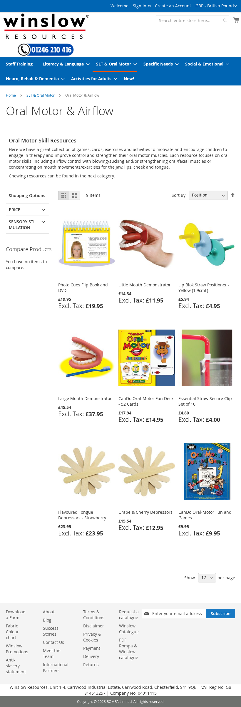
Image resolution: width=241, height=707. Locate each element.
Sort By (178, 195)
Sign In (139, 6)
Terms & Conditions (93, 614)
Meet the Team (52, 653)
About (49, 611)
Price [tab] (14, 209)
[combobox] (192, 20)
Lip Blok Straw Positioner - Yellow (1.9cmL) (204, 287)
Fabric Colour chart (12, 631)
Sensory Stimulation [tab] (21, 224)
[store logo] (45, 26)
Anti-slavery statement (16, 665)
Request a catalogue (129, 614)
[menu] (120, 71)
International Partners (55, 667)
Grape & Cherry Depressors (145, 512)
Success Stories (50, 631)
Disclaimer (93, 626)
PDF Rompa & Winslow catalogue (128, 648)
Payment (91, 648)
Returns (91, 664)
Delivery (91, 656)
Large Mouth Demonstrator (85, 398)
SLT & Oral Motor (40, 95)
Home (11, 95)
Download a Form (16, 614)
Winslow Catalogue (129, 628)
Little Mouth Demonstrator (144, 285)
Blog (47, 620)
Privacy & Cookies (92, 637)
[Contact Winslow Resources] (45, 53)
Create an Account (173, 6)
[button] (216, 6)
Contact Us (53, 642)
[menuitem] (19, 64)
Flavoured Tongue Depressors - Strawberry (82, 514)
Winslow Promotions (17, 648)
